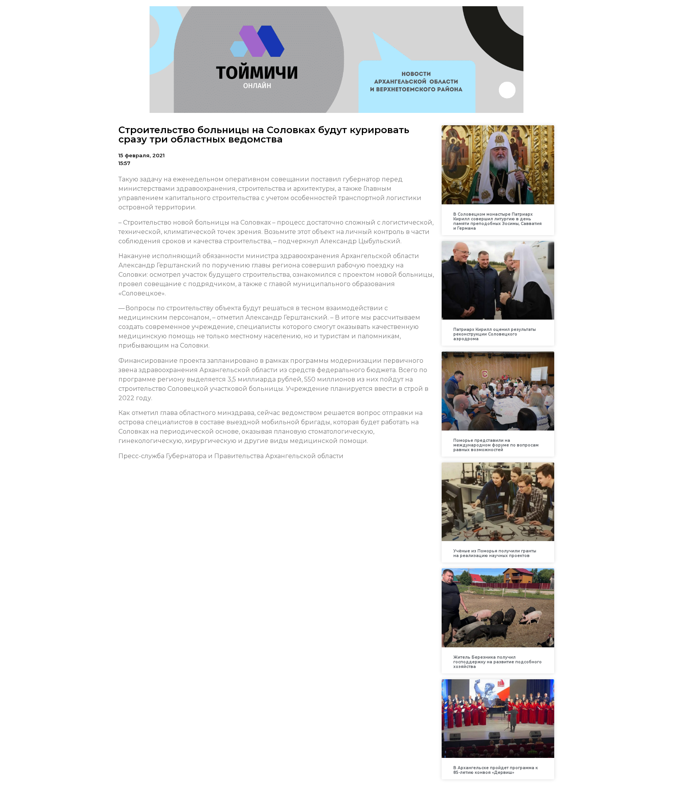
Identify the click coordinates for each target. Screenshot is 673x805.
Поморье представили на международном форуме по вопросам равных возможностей (496, 445)
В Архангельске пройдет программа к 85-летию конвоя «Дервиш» (495, 770)
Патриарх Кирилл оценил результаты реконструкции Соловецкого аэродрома (494, 334)
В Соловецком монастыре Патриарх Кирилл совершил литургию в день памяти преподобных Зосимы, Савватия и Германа (497, 221)
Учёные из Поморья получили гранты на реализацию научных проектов (494, 553)
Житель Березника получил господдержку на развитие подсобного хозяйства (497, 662)
